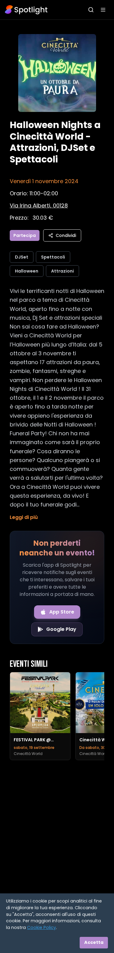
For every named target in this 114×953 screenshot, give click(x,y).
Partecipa (24, 235)
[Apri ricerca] (91, 10)
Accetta (93, 942)
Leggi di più (24, 517)
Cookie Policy (41, 927)
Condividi (66, 235)
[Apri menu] (103, 10)
